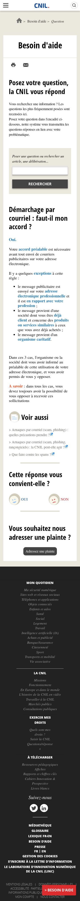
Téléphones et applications (40, 599)
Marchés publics (40, 704)
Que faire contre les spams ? (31, 454)
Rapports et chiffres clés (40, 773)
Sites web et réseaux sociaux (40, 594)
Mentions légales (19, 884)
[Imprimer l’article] (13, 65)
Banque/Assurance (40, 642)
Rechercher (40, 183)
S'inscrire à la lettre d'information (40, 861)
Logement (40, 623)
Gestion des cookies (40, 856)
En (44, 851)
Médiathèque (40, 825)
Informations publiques (26, 893)
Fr (36, 851)
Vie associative (40, 661)
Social (40, 618)
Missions (40, 680)
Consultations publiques (40, 709)
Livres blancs (40, 788)
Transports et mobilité (40, 656)
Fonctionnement (40, 684)
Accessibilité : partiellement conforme (39, 889)
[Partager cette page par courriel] (25, 65)
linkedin (44, 808)
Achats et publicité (40, 637)
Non (65, 499)
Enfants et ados (40, 609)
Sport (40, 652)
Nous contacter (52, 897)
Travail (40, 628)
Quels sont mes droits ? (40, 731)
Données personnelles (56, 884)
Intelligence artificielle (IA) (40, 633)
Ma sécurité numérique (40, 590)
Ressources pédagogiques (40, 764)
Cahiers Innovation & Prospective (40, 781)
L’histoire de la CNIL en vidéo (40, 694)
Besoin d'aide (36, 21)
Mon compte (24, 897)
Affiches (40, 769)
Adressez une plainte (40, 551)
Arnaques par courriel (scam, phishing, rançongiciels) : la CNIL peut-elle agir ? (37, 444)
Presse (40, 846)
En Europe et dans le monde (40, 689)
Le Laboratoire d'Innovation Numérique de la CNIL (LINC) (40, 868)
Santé (40, 613)
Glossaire (40, 830)
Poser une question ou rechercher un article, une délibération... (38, 158)
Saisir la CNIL (40, 739)
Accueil (19, 20)
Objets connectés (40, 604)
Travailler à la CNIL (40, 699)
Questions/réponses (40, 746)
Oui (24, 499)
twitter (34, 808)
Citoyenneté (40, 647)
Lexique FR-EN (40, 836)
